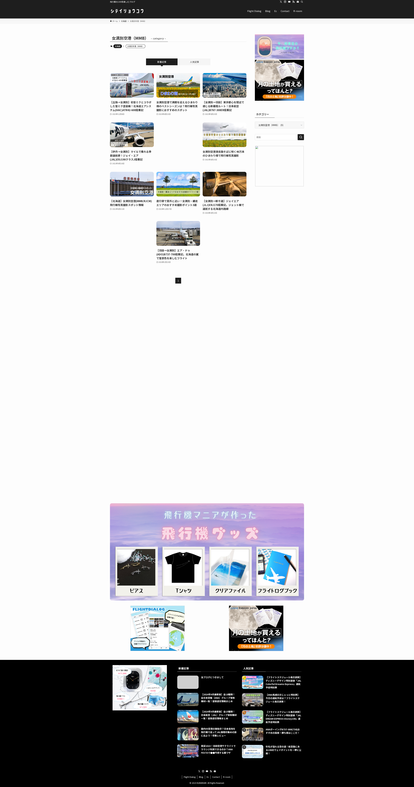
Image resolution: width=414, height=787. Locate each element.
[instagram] (285, 2)
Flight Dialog (190, 776)
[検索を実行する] (301, 137)
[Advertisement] (178, 143)
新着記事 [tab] (161, 61)
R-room (226, 776)
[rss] (293, 2)
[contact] (298, 2)
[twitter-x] (281, 2)
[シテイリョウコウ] (127, 11)
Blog (201, 776)
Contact (216, 776)
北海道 (117, 46)
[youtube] (289, 2)
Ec (208, 776)
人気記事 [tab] (194, 61)
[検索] (302, 2)
